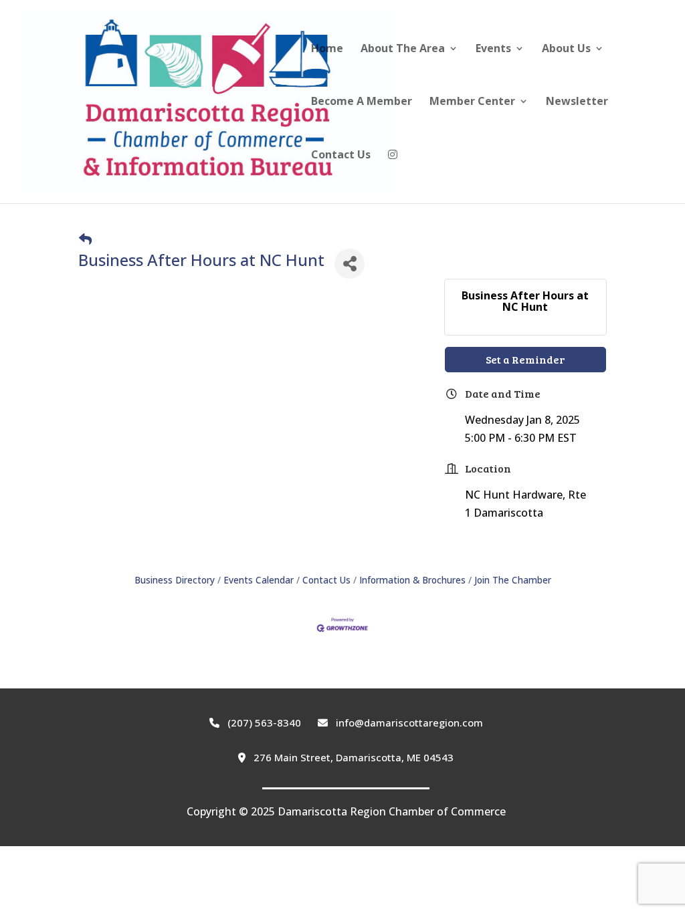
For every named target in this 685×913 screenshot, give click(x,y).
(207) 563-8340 (263, 722)
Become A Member (361, 102)
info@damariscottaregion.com (408, 722)
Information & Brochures (412, 579)
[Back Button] (85, 239)
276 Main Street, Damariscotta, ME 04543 (352, 757)
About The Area (403, 49)
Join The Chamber (512, 579)
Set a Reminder (525, 359)
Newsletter (577, 102)
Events (493, 49)
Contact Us (341, 156)
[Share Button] (349, 264)
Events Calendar (258, 579)
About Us (566, 49)
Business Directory (174, 579)
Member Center (472, 102)
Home (327, 49)
